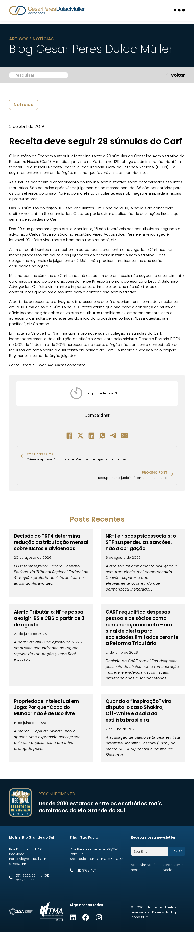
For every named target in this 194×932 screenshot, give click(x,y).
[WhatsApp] (102, 435)
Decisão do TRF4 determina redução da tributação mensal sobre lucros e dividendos (51, 542)
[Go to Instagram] (99, 917)
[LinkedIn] (91, 435)
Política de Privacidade (160, 870)
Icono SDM (139, 917)
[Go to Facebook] (85, 917)
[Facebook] (69, 435)
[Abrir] (179, 10)
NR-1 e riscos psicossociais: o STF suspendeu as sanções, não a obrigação (141, 542)
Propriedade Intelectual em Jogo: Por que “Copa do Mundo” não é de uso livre (46, 707)
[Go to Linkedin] (73, 917)
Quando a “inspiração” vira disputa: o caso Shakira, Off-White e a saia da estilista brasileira (138, 711)
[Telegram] (113, 435)
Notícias (23, 105)
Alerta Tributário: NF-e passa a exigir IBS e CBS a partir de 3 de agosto (49, 618)
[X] (80, 435)
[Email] (124, 435)
